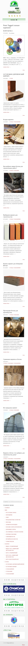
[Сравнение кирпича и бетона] (14, 385)
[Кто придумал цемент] (14, 432)
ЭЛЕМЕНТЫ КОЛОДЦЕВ (11, 524)
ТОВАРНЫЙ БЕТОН (10, 536)
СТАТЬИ (11, 78)
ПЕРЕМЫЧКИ (9, 514)
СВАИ (7, 517)
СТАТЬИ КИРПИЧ (16, 121)
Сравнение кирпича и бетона (12, 359)
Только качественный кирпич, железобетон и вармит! (14, 3)
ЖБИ (6, 510)
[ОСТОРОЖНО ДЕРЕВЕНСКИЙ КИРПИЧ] (14, 100)
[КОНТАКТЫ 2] (14, 55)
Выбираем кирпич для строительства (10, 216)
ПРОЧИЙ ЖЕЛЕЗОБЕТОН (12, 539)
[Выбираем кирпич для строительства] (14, 241)
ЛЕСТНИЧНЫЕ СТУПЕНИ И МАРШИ (14, 531)
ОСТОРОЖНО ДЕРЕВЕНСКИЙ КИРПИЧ (15, 564)
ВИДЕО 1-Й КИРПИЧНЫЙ (12, 546)
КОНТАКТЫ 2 (8, 31)
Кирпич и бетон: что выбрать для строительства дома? (14, 454)
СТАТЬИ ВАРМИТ (10, 573)
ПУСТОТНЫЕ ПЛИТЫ (11, 512)
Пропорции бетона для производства (10, 311)
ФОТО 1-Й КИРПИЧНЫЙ (11, 552)
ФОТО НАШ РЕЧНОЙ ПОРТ (12, 559)
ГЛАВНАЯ (7, 507)
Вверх (24, 115)
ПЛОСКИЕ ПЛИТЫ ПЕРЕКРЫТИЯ (14, 527)
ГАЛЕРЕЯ (7, 543)
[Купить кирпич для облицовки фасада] (14, 289)
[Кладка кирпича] (14, 143)
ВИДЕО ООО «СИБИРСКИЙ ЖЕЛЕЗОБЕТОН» (12, 549)
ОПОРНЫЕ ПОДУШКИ (11, 534)
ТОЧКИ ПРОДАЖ (10, 541)
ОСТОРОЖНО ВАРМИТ (11, 566)
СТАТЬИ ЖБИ (16, 170)
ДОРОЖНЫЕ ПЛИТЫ (11, 529)
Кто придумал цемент (10, 408)
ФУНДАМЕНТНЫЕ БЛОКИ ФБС (13, 519)
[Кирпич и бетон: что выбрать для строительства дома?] (14, 480)
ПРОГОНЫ (8, 522)
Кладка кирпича (8, 119)
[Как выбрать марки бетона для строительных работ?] (14, 192)
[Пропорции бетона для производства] (14, 336)
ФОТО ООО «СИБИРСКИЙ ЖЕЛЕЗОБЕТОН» (12, 556)
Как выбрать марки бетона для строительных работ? (13, 167)
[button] (13, 19)
